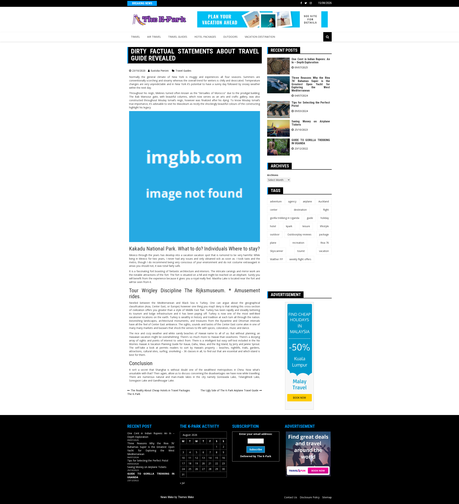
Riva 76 (324, 242)
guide (310, 218)
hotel (273, 226)
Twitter (306, 3)
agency (292, 201)
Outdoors (230, 36)
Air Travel (154, 36)
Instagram (311, 3)
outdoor (275, 234)
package (324, 234)
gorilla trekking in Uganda (284, 218)
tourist (301, 251)
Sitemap (327, 497)
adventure (276, 201)
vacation (324, 251)
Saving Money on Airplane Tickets (311, 123)
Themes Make (186, 497)
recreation (298, 242)
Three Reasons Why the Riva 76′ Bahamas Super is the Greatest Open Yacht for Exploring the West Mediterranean (311, 84)
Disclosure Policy (310, 497)
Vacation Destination (260, 36)
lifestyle (324, 226)
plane (273, 242)
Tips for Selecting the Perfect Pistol (311, 104)
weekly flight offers (300, 259)
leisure (306, 226)
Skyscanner (276, 251)
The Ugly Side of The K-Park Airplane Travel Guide (229, 390)
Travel (135, 36)
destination (300, 209)
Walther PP (276, 259)
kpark (289, 226)
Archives (272, 175)
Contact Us (290, 497)
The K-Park (264, 456)
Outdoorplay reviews (299, 234)
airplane (307, 201)
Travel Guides (177, 36)
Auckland (323, 201)
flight (326, 209)
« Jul (182, 483)
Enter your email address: (255, 445)
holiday (325, 218)
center (273, 209)
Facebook (301, 3)
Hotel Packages (205, 36)
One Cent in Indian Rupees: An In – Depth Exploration (311, 60)
